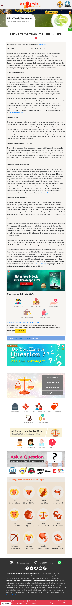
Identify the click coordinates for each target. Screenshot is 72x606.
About (26, 603)
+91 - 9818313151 (45, 563)
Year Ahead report (16, 113)
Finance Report (46, 193)
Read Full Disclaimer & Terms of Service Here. (21, 595)
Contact (33, 603)
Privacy (8, 601)
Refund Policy (33, 601)
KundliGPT (18, 603)
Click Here (42, 44)
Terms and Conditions (19, 601)
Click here (20, 331)
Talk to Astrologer (41, 264)
